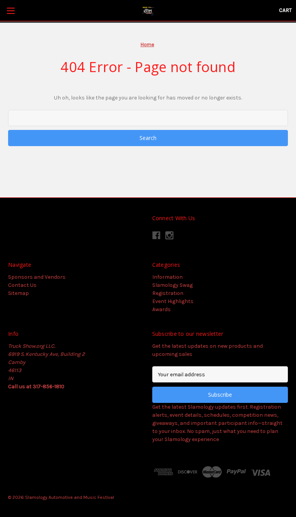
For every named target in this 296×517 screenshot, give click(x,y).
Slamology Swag (172, 285)
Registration (167, 293)
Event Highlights (172, 301)
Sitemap (18, 293)
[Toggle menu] (10, 10)
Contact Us (22, 285)
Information (167, 277)
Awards (161, 309)
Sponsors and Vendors (37, 277)
